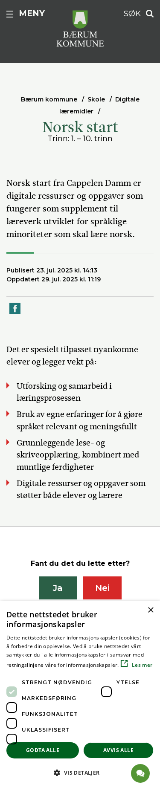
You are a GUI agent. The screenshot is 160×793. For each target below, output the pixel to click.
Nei (102, 588)
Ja (58, 588)
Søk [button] (132, 13)
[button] (80, 772)
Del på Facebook (15, 313)
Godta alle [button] (42, 750)
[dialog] (80, 697)
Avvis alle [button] (118, 750)
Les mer (141, 665)
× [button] (150, 610)
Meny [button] (32, 13)
